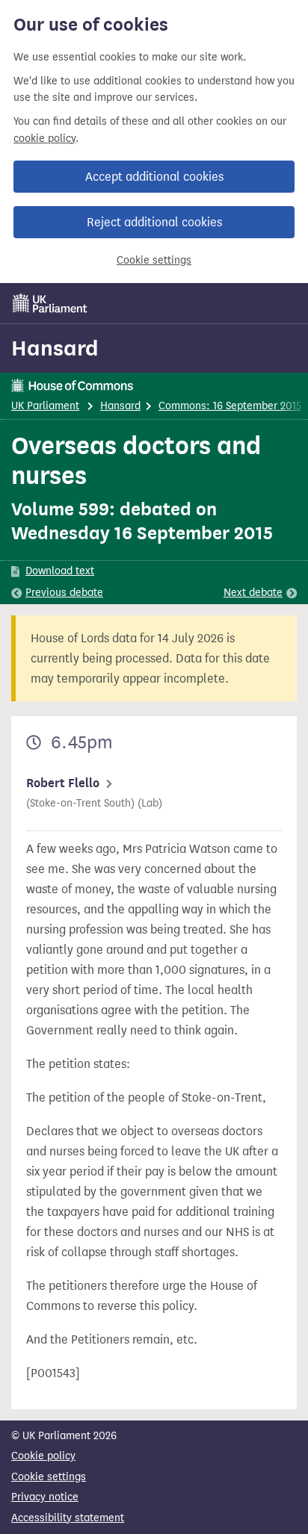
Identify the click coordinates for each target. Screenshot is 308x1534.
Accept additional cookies (154, 177)
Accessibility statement (67, 1518)
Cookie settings (154, 260)
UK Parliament (45, 406)
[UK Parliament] (50, 303)
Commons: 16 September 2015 (229, 406)
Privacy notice (44, 1497)
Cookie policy (43, 1456)
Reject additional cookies (154, 222)
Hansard (55, 348)
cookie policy (44, 138)
